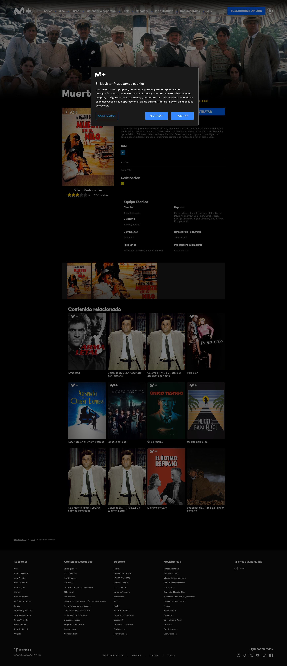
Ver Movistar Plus (171, 569)
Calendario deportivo (101, 11)
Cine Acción (19, 587)
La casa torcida (117, 441)
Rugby (116, 606)
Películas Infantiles (22, 601)
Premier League (121, 583)
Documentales (190, 11)
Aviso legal (136, 655)
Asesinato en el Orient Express (86, 441)
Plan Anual (168, 615)
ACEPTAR (182, 115)
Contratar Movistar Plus (174, 592)
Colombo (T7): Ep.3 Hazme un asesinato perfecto (164, 374)
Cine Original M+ (21, 573)
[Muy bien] (85, 195)
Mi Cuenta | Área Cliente (175, 578)
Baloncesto (119, 597)
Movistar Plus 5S (71, 634)
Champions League (122, 573)
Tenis (125, 11)
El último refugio (157, 507)
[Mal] (73, 195)
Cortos (17, 592)
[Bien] (81, 195)
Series (48, 11)
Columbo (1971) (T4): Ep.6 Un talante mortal (124, 509)
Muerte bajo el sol (197, 441)
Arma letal (74, 372)
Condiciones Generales (174, 583)
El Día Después (120, 587)
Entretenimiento (21, 629)
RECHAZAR (156, 115)
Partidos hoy (119, 629)
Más (209, 11)
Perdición (192, 372)
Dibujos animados (72, 620)
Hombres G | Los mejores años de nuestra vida (85, 601)
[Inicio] (22, 11)
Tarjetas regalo (170, 629)
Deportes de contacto (124, 615)
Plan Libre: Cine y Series (174, 601)
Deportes (142, 11)
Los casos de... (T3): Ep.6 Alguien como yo (205, 509)
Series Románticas (22, 615)
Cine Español (20, 578)
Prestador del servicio (113, 655)
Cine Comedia (20, 583)
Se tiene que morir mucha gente (78, 587)
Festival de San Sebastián (75, 615)
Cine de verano (21, 597)
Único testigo (155, 441)
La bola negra (70, 573)
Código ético (169, 587)
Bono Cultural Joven (173, 620)
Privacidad (154, 655)
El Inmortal (69, 592)
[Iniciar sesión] (270, 11)
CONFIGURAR (106, 115)
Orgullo (17, 634)
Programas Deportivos (74, 624)
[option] (79, 281)
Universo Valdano (122, 592)
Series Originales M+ (23, 610)
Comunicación (170, 634)
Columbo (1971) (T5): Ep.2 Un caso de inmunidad (84, 509)
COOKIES (171, 655)
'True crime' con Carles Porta (77, 610)
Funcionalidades (171, 573)
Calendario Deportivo (123, 624)
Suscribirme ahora (246, 11)
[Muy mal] (69, 195)
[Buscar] (224, 10)
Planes (167, 606)
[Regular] (77, 195)
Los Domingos (70, 578)
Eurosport (118, 620)
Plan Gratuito (164, 11)
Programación (120, 634)
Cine (62, 11)
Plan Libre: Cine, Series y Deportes (179, 597)
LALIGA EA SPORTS (122, 578)
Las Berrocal (69, 597)
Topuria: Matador (121, 610)
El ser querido (70, 569)
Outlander (68, 583)
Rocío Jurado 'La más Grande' (77, 606)
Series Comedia (21, 620)
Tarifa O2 (168, 624)
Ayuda (242, 568)
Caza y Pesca (70, 629)
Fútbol (75, 11)
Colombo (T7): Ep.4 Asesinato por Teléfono (125, 374)
